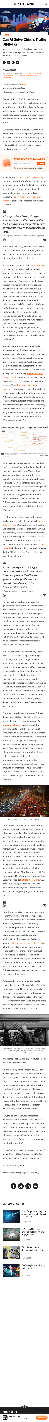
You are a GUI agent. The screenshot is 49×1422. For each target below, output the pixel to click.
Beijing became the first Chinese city (26, 943)
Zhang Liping (10, 69)
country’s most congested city (29, 177)
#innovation (7, 78)
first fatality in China (29, 880)
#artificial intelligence (22, 75)
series (23, 84)
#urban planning (8, 75)
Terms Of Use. (39, 168)
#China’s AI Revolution (34, 73)
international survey (12, 725)
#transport (34, 75)
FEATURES (7, 34)
